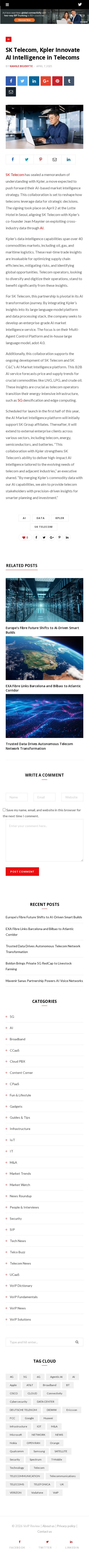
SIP (12, 1229)
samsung (39, 1451)
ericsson (71, 1410)
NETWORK (38, 1434)
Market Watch (20, 1185)
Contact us (44, 1531)
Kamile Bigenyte (21, 66)
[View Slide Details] (44, 16)
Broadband (17, 1039)
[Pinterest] (57, 81)
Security (16, 1218)
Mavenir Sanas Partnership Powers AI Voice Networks (44, 981)
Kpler (60, 518)
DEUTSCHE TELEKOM (23, 1410)
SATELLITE (61, 1451)
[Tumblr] (69, 81)
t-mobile (56, 1459)
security (15, 1459)
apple (13, 1385)
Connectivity (54, 1393)
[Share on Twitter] (22, 81)
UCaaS (14, 1274)
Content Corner (21, 1073)
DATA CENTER (45, 1401)
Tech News (18, 1241)
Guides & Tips (20, 1117)
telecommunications (63, 1476)
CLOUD (32, 1393)
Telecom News (20, 1263)
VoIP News (18, 1308)
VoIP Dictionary (21, 1286)
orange (54, 1443)
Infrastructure (20, 1129)
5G (20, 400)
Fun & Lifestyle (20, 1095)
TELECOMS (17, 1484)
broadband (49, 1385)
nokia (13, 1443)
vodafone (37, 1492)
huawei (48, 1418)
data (41, 518)
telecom (39, 1467)
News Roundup (21, 1196)
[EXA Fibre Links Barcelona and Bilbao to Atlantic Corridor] (44, 658)
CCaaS (14, 1050)
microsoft (16, 1434)
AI (8, 39)
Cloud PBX (17, 1061)
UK (62, 1484)
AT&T (29, 1385)
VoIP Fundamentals (24, 1297)
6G (38, 1376)
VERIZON (15, 1492)
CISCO (14, 1393)
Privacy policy (66, 1526)
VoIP (55, 1492)
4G (11, 1376)
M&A (13, 1162)
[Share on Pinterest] (59, 537)
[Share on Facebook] (11, 81)
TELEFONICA (42, 1484)
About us (48, 1526)
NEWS (59, 1434)
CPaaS (14, 1084)
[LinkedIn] (34, 81)
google (29, 1418)
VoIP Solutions (20, 1319)
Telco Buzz (17, 1252)
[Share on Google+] (51, 537)
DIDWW (52, 1410)
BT (68, 1385)
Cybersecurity (18, 1401)
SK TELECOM (43, 526)
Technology (17, 1467)
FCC (12, 1418)
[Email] (11, 91)
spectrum (36, 1459)
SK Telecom (15, 174)
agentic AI (56, 1376)
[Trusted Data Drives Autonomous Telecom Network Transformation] (44, 716)
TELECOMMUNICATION (25, 1476)
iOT (39, 1426)
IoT (12, 1140)
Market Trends (20, 1173)
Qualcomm (17, 1451)
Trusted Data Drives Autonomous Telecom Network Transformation (39, 746)
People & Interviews (24, 1207)
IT (11, 1151)
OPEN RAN (33, 1443)
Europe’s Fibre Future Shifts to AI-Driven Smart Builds (44, 917)
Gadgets (16, 1106)
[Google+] (46, 81)
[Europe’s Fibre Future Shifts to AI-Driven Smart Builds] (44, 600)
